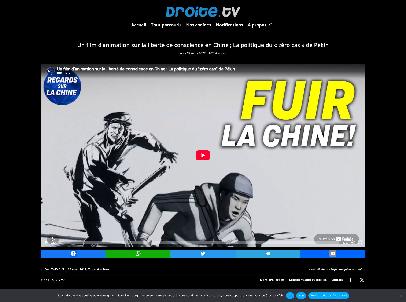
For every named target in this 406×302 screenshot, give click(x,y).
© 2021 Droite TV (52, 280)
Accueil (138, 25)
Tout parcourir (166, 25)
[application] (203, 155)
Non (301, 295)
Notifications (229, 25)
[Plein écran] (360, 242)
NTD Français (218, 53)
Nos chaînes (198, 25)
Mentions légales (272, 279)
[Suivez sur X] (362, 280)
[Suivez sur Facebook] (350, 280)
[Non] (401, 296)
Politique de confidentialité (328, 295)
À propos (257, 25)
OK (290, 295)
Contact (337, 279)
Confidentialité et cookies (308, 279)
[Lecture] (46, 242)
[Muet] (353, 242)
